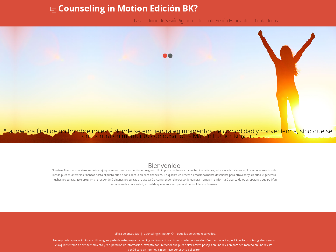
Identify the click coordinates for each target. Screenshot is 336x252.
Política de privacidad (126, 233)
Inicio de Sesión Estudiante (223, 20)
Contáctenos (266, 20)
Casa (138, 20)
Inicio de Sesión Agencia (171, 20)
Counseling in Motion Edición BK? (128, 8)
